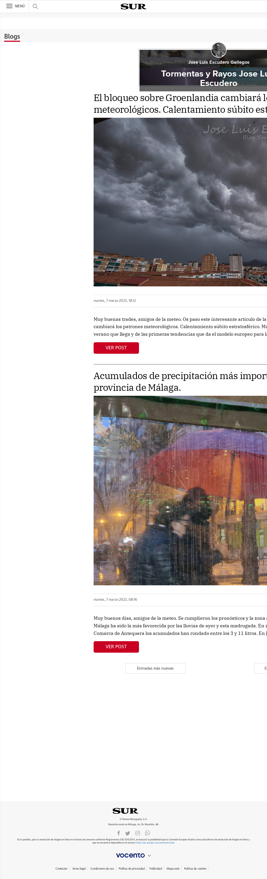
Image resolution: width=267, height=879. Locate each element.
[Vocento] (133, 855)
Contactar (61, 868)
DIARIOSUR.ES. (133, 811)
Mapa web (173, 868)
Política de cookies (195, 868)
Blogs (12, 37)
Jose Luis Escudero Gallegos (219, 62)
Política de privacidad (131, 868)
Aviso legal (79, 868)
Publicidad (155, 868)
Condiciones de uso (102, 868)
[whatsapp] (147, 832)
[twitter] (128, 832)
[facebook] (118, 832)
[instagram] (138, 832)
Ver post (116, 348)
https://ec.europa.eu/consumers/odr (154, 843)
